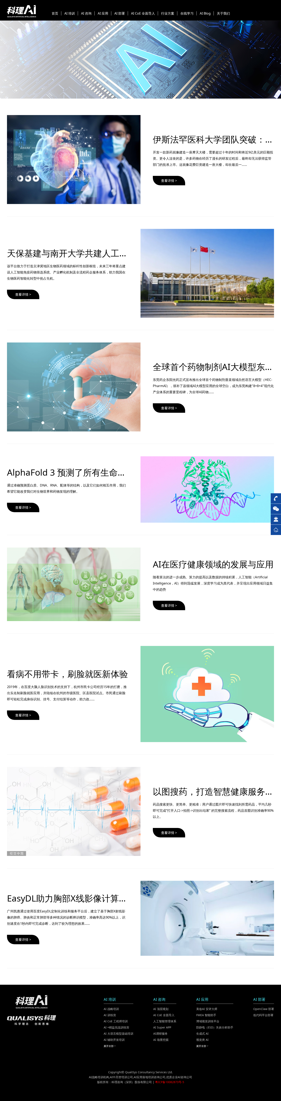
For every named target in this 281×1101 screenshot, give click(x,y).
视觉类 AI (202, 1040)
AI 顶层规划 (160, 1009)
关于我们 (223, 13)
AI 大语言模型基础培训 (118, 1033)
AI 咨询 (86, 13)
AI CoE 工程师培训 (116, 1021)
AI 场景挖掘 (160, 1040)
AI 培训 (69, 13)
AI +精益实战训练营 (116, 1027)
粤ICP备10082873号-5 (169, 1082)
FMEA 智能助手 (206, 1015)
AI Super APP (162, 1027)
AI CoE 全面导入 (143, 13)
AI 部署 (119, 13)
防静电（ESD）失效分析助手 (214, 1027)
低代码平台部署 (263, 1015)
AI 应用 (103, 13)
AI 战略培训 (111, 1009)
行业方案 (167, 13)
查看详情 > (169, 180)
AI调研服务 (160, 1033)
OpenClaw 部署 (263, 1009)
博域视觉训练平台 (207, 1021)
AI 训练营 (110, 1015)
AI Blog (205, 13)
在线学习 (187, 13)
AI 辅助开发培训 (114, 1040)
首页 (55, 13)
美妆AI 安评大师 (206, 1009)
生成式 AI (202, 1033)
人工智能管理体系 (164, 1021)
